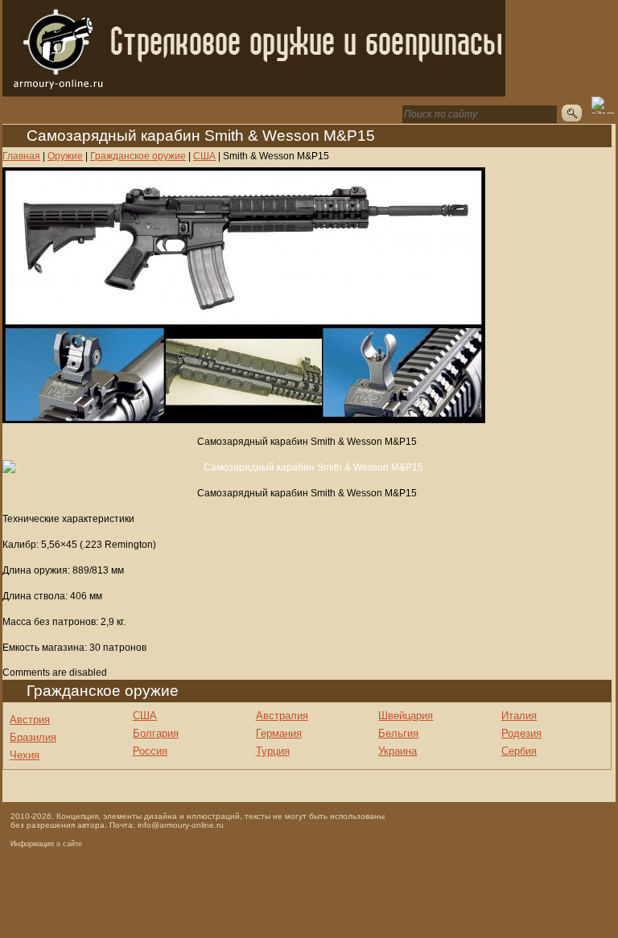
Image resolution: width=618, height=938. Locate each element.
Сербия (519, 751)
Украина (397, 751)
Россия (150, 751)
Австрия (30, 720)
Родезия (521, 733)
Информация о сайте (46, 844)
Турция (273, 751)
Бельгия (398, 733)
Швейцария (405, 716)
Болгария (156, 733)
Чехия (24, 755)
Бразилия (33, 737)
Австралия (282, 716)
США (145, 716)
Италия (519, 716)
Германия (279, 733)
